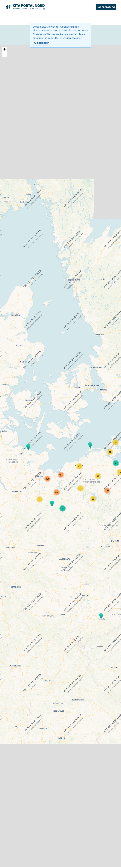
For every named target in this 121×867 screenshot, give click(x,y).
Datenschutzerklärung (68, 38)
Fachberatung (106, 7)
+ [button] (4, 49)
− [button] (4, 54)
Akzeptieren (41, 42)
